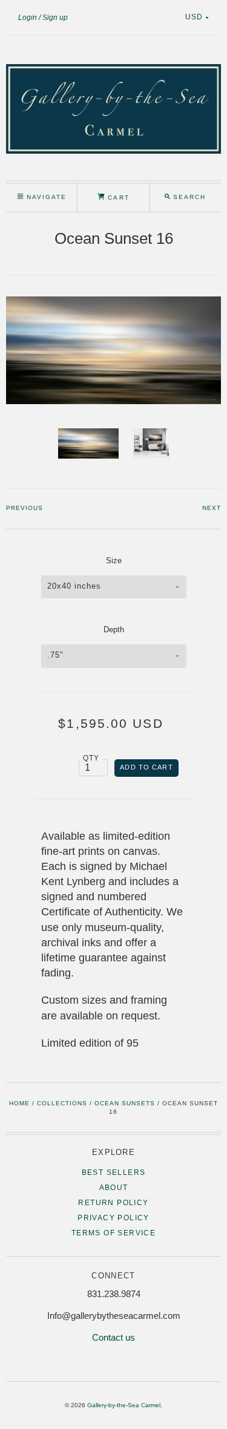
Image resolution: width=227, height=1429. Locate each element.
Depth (114, 629)
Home (19, 1103)
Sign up (55, 17)
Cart (117, 197)
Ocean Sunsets (124, 1103)
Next (211, 508)
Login (27, 17)
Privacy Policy (113, 1218)
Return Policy (113, 1202)
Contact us (113, 1337)
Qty (91, 758)
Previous (24, 508)
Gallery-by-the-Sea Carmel (123, 1405)
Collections (62, 1103)
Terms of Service (113, 1233)
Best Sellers (114, 1172)
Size (114, 560)
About (113, 1187)
